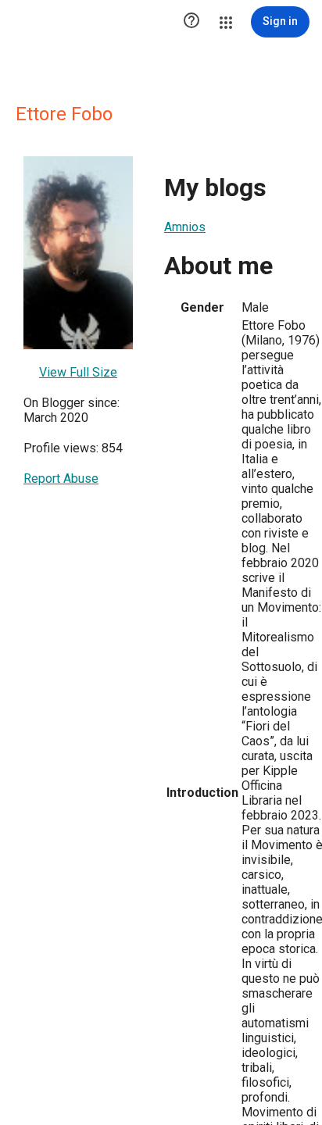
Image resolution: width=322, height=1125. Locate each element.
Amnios (185, 227)
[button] (191, 22)
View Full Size (78, 372)
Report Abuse (60, 478)
